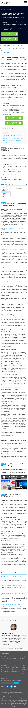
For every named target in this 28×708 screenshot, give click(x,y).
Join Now (16, 683)
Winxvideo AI (4, 665)
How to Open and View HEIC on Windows (11, 604)
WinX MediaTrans (6, 9)
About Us (24, 665)
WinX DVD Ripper (5, 667)
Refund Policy (11, 693)
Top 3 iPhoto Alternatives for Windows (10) (11, 577)
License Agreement (14, 692)
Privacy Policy (6, 692)
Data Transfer (14, 669)
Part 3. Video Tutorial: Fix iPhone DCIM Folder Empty (14, 138)
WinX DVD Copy (4, 669)
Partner (23, 667)
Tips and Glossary (15, 671)
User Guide (24, 675)
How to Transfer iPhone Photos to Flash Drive (12, 585)
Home (1, 45)
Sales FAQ (24, 671)
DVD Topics (13, 665)
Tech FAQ (24, 673)
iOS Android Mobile (8, 45)
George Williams (9, 48)
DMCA (20, 692)
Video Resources (14, 667)
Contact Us (24, 669)
